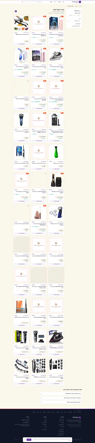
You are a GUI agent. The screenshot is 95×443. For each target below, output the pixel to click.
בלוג (54, 1)
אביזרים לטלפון (61, 420)
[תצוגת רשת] (16, 11)
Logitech (57, 412)
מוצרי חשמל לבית (60, 32)
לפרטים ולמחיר (56, 44)
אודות (45, 419)
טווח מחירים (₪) (77, 13)
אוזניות (63, 422)
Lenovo (44, 412)
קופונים (51, 1)
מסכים (29, 439)
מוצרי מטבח (62, 426)
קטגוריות (59, 1)
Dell (37, 412)
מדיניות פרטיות (44, 422)
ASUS (34, 412)
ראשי (63, 1)
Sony (65, 412)
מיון (79, 18)
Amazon (79, 412)
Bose (53, 412)
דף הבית (80, 6)
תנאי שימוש (44, 424)
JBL (62, 412)
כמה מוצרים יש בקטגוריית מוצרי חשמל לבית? (61, 398)
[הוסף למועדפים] (50, 17)
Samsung (70, 412)
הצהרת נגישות (44, 429)
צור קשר (45, 420)
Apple (75, 412)
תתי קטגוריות (78, 23)
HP (40, 412)
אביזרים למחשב (61, 433)
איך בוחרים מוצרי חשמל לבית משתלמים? (61, 393)
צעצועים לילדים (61, 429)
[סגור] (25, 440)
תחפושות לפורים (61, 431)
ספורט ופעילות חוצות (60, 435)
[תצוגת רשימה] (14, 11)
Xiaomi (49, 412)
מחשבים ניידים (61, 419)
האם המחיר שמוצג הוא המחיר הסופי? (61, 402)
